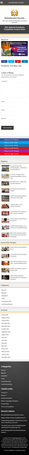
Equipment (5, 295)
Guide (3, 298)
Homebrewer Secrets (16, 2)
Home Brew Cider (6, 301)
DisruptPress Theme (20, 450)
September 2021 (6, 332)
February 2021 (6, 351)
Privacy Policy (5, 403)
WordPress (11, 450)
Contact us (4, 392)
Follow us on (11, 139)
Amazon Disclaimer (6, 398)
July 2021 (4, 337)
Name (3, 101)
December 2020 (6, 357)
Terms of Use (16, 447)
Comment (4, 81)
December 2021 (6, 323)
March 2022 (5, 315)
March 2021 (5, 348)
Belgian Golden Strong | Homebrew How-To (13, 417)
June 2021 (4, 340)
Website (3, 118)
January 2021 (5, 354)
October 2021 (5, 329)
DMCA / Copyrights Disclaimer (9, 401)
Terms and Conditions (7, 406)
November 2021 (6, 326)
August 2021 (5, 334)
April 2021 (4, 346)
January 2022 (5, 320)
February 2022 (6, 317)
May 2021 (4, 343)
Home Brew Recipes (7, 304)
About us (3, 395)
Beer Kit (4, 290)
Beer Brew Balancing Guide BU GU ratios (12, 415)
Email (3, 110)
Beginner (4, 40)
